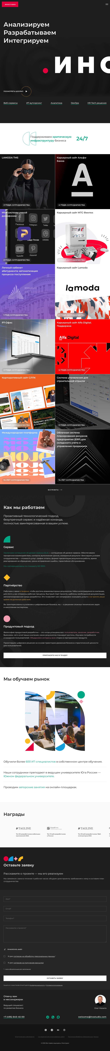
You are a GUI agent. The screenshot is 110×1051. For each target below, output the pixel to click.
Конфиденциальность (37, 985)
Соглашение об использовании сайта (51, 1036)
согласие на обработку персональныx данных (34, 956)
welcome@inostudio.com (92, 1017)
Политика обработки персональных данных (83, 1036)
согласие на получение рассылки (29, 963)
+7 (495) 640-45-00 (14, 1017)
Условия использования (54, 985)
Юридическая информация (24, 1036)
